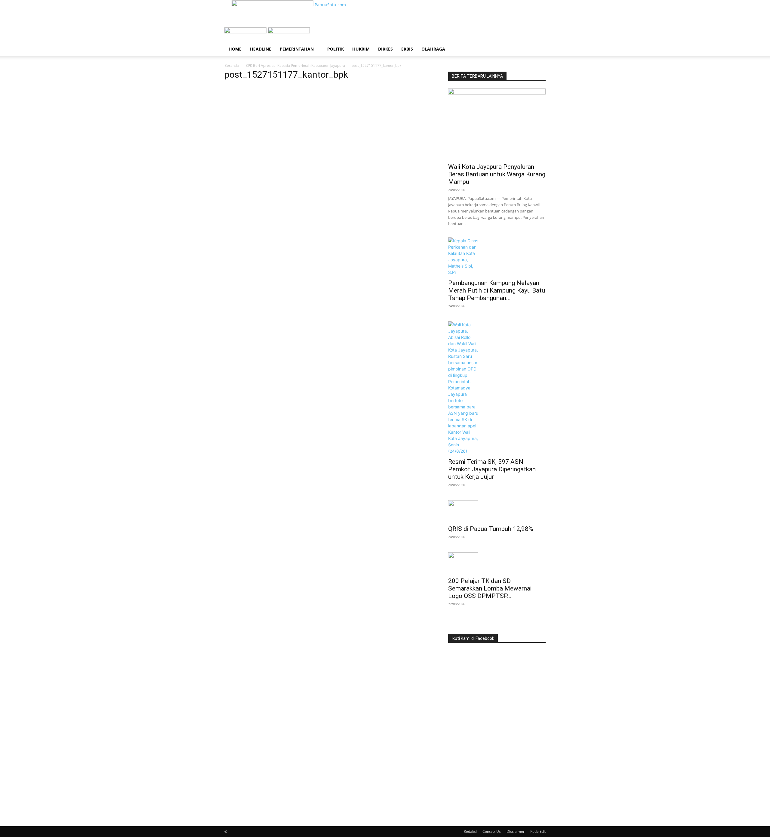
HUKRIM (361, 49)
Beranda (231, 65)
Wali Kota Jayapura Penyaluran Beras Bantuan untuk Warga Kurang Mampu (496, 174)
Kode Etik (538, 831)
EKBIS (407, 49)
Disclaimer (516, 831)
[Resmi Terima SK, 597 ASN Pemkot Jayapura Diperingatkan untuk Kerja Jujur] (497, 387)
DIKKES (385, 49)
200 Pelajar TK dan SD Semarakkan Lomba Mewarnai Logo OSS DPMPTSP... (489, 588)
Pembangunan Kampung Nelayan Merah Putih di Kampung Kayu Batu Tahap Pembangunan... (496, 290)
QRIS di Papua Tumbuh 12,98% (490, 528)
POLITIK (335, 49)
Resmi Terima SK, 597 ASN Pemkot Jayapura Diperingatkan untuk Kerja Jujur (492, 469)
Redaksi (470, 831)
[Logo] (246, 32)
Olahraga (433, 49)
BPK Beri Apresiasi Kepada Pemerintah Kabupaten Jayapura (295, 65)
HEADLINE (260, 49)
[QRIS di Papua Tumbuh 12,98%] (497, 510)
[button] (538, 35)
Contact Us (491, 831)
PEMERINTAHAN (297, 49)
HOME (235, 49)
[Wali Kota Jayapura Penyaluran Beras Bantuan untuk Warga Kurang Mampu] (497, 123)
